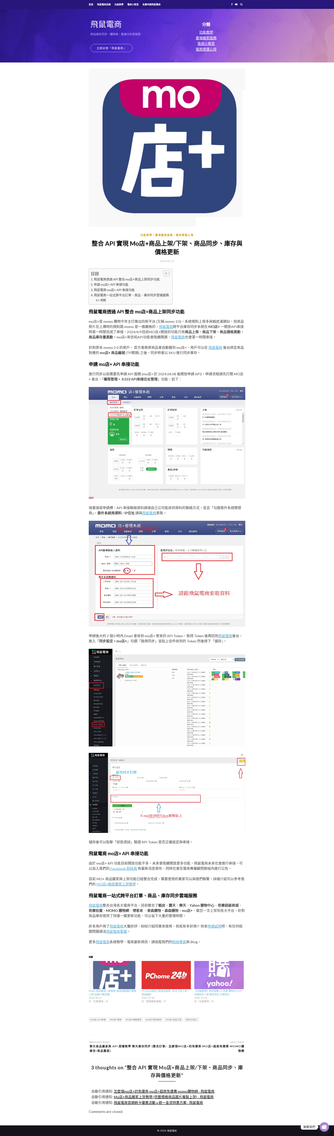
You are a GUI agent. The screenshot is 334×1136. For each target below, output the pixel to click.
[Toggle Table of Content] (165, 273)
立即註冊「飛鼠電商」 (111, 48)
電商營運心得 (206, 49)
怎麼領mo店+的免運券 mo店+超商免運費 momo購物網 (206, 1048)
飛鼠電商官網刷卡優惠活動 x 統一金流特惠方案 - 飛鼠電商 (158, 1103)
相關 (103, 300)
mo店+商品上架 (173, 1020)
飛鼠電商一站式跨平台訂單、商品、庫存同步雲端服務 (131, 295)
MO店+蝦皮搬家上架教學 (116, 884)
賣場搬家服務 (206, 38)
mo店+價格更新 (133, 1020)
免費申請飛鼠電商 (151, 4)
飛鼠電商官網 (104, 4)
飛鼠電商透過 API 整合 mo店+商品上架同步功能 (127, 279)
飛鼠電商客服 (116, 931)
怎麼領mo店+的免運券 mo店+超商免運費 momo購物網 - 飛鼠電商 (164, 1091)
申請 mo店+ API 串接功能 (111, 284)
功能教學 (119, 4)
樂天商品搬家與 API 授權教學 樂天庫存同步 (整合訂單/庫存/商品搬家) (128, 1048)
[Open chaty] (324, 1127)
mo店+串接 (115, 1020)
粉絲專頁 (179, 942)
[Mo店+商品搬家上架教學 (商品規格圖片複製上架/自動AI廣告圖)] (113, 975)
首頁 (91, 4)
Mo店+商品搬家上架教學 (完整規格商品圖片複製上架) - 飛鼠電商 (164, 1097)
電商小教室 (133, 4)
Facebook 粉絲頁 (123, 868)
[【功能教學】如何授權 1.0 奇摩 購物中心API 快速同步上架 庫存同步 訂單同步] (219, 975)
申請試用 (214, 926)
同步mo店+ (191, 1020)
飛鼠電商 (166, 326)
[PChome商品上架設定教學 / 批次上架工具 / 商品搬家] (166, 975)
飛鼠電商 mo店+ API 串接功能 (114, 290)
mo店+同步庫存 (153, 1020)
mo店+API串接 (98, 1020)
